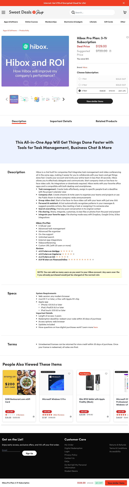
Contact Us (69, 458)
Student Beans (71, 470)
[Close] (124, 3)
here (95, 327)
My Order (68, 444)
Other (123, 21)
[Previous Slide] (7, 99)
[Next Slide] (64, 99)
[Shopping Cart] (124, 12)
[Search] (73, 12)
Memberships (51, 21)
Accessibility (115, 451)
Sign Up (29, 453)
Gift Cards (108, 21)
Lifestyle (93, 21)
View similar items (95, 101)
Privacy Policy (70, 454)
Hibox (85, 67)
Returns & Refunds (117, 444)
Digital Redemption (73, 448)
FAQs (66, 461)
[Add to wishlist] (127, 37)
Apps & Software (11, 21)
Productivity (24, 30)
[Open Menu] (4, 12)
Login (67, 451)
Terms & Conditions (118, 448)
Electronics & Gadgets (73, 21)
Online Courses (31, 21)
